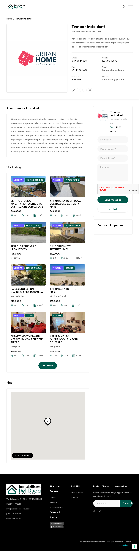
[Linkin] (90, 90)
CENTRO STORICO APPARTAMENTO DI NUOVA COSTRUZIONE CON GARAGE (27, 203)
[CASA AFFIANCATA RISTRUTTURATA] (67, 232)
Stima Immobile (56, 507)
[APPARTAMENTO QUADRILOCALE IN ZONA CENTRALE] (67, 322)
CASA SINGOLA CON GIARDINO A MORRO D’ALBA (27, 290)
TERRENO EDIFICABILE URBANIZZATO (23, 248)
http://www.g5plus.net (113, 79)
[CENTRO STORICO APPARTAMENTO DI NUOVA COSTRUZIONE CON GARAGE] (28, 186)
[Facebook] (79, 90)
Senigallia (15, 346)
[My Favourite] (123, 6)
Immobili (53, 502)
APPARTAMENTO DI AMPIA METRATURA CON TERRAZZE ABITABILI (27, 339)
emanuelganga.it (126, 545)
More (49, 365)
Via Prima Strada (58, 296)
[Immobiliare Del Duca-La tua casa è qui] (17, 6)
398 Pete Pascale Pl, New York (86, 31)
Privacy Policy (58, 523)
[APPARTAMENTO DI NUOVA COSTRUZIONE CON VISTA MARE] (67, 186)
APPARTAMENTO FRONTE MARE (64, 290)
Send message (113, 199)
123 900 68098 (79, 60)
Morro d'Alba (17, 296)
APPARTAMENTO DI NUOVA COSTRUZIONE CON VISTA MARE (65, 203)
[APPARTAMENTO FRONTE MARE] (67, 275)
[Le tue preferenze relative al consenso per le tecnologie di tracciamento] (134, 546)
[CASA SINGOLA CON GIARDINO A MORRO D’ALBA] (28, 275)
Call (114, 209)
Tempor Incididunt (116, 113)
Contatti (74, 497)
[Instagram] (84, 90)
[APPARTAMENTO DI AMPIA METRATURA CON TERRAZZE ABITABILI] (28, 322)
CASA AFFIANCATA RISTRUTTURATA (60, 248)
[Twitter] (74, 90)
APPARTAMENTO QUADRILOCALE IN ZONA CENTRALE (64, 339)
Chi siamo (54, 497)
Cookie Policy (57, 527)
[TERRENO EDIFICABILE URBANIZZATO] (28, 232)
